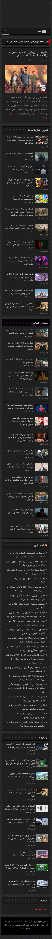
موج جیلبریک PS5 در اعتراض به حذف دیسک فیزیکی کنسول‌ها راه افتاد (21, 884)
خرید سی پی (41, 909)
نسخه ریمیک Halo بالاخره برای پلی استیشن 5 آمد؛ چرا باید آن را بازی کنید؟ (19, 306)
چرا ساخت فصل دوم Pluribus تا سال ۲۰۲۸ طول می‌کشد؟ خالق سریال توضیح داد (20, 375)
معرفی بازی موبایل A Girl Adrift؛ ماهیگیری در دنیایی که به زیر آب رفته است (21, 838)
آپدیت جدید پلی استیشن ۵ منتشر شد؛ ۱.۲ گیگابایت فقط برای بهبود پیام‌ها (21, 822)
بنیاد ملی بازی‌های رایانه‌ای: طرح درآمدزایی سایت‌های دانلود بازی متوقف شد (20, 140)
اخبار (29, 60)
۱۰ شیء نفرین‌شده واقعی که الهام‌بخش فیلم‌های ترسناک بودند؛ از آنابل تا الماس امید (19, 437)
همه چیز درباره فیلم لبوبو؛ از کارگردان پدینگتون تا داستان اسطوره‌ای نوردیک (21, 421)
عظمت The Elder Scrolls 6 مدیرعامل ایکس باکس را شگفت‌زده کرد (19, 228)
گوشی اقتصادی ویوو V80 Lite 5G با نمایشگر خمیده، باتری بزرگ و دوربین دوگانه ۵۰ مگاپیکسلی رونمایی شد (25, 659)
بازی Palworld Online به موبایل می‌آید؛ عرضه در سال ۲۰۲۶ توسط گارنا (21, 776)
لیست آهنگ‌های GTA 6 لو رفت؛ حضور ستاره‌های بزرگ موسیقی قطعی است (19, 260)
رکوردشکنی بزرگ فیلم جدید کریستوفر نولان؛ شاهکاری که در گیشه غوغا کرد (20, 512)
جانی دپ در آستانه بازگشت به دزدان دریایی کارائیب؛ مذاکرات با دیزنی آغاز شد (20, 391)
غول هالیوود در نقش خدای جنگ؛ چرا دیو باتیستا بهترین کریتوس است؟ (19, 528)
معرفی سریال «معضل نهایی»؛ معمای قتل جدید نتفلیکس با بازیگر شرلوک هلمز (19, 480)
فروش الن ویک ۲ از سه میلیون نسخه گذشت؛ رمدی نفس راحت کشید (20, 244)
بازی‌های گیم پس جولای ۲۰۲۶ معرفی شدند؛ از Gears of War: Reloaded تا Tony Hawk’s (19, 868)
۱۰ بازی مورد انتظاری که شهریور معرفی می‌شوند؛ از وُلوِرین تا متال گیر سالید (19, 182)
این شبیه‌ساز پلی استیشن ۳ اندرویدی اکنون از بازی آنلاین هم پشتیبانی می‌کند (20, 747)
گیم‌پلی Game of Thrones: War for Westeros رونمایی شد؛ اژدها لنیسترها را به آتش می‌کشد (19, 212)
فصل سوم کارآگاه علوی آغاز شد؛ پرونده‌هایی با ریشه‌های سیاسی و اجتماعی (19, 346)
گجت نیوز (39, 545)
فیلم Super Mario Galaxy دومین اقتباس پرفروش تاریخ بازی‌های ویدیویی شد (20, 496)
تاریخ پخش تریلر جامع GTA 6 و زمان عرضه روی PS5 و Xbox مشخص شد (20, 277)
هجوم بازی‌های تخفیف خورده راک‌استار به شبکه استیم (28, 54)
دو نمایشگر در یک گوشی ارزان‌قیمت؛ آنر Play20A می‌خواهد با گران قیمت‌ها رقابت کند (26, 688)
